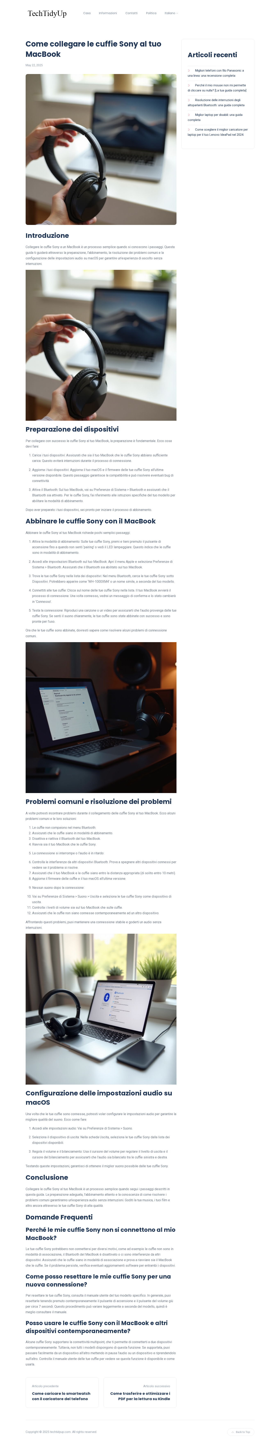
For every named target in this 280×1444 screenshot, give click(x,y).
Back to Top (243, 1432)
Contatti (131, 13)
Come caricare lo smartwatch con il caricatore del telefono (61, 1396)
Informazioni (108, 13)
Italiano (170, 13)
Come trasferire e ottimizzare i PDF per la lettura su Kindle (140, 1396)
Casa (87, 13)
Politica (151, 13)
